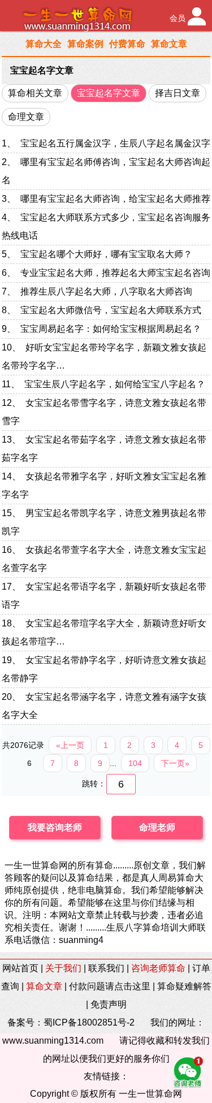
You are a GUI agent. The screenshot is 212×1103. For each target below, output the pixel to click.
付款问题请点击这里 (109, 986)
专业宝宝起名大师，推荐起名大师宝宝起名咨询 (115, 273)
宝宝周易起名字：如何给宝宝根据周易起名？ (110, 329)
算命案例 (85, 44)
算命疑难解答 (184, 986)
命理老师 (157, 827)
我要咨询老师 (55, 827)
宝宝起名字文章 (41, 70)
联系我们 (106, 968)
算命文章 (169, 44)
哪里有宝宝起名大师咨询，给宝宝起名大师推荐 (115, 199)
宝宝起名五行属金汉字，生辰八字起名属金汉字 (115, 143)
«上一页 (70, 745)
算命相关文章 (35, 93)
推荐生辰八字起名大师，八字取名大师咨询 (106, 291)
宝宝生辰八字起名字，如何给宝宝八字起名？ (114, 384)
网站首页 (20, 968)
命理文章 (26, 117)
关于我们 (63, 968)
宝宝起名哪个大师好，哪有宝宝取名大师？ (106, 254)
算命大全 (43, 44)
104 (135, 763)
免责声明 (108, 1004)
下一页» (175, 763)
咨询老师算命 (158, 968)
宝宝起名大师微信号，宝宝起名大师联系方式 (110, 310)
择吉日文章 (177, 93)
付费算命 (127, 44)
